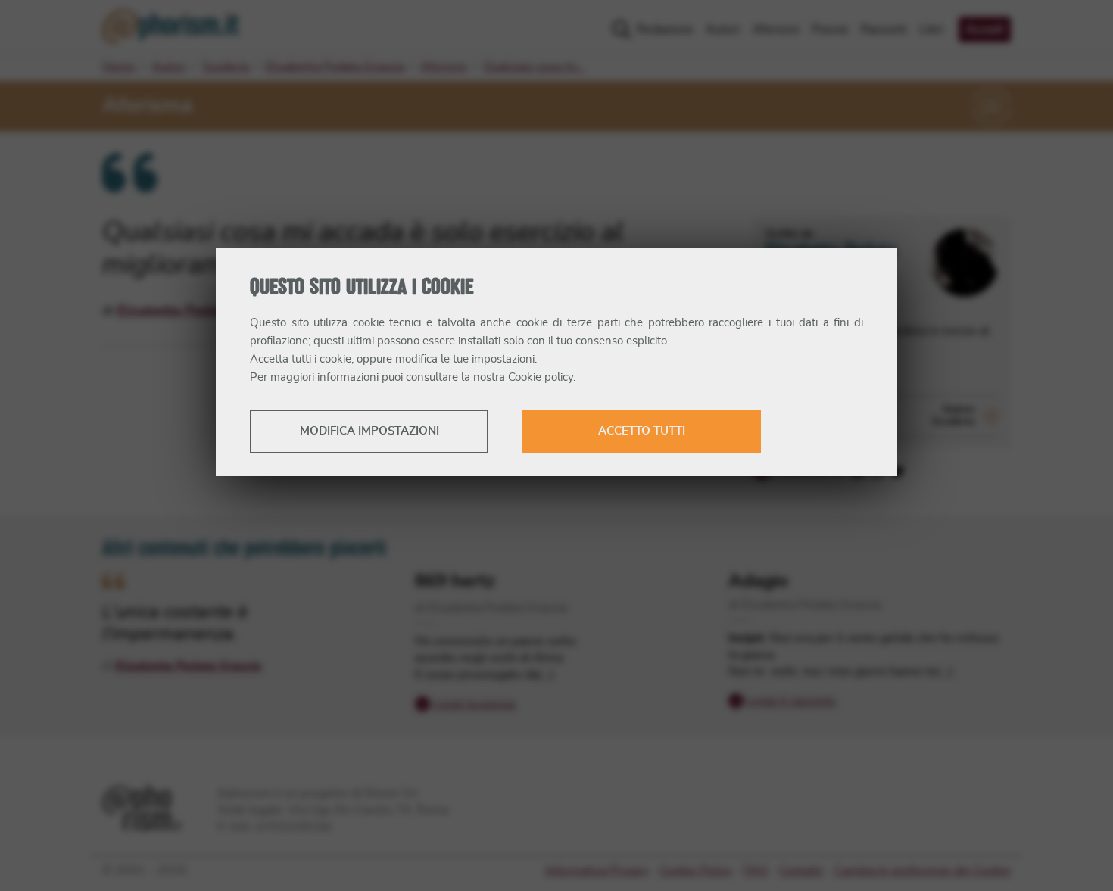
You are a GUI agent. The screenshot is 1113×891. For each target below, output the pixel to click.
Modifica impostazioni (369, 431)
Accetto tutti (641, 431)
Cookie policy (540, 377)
